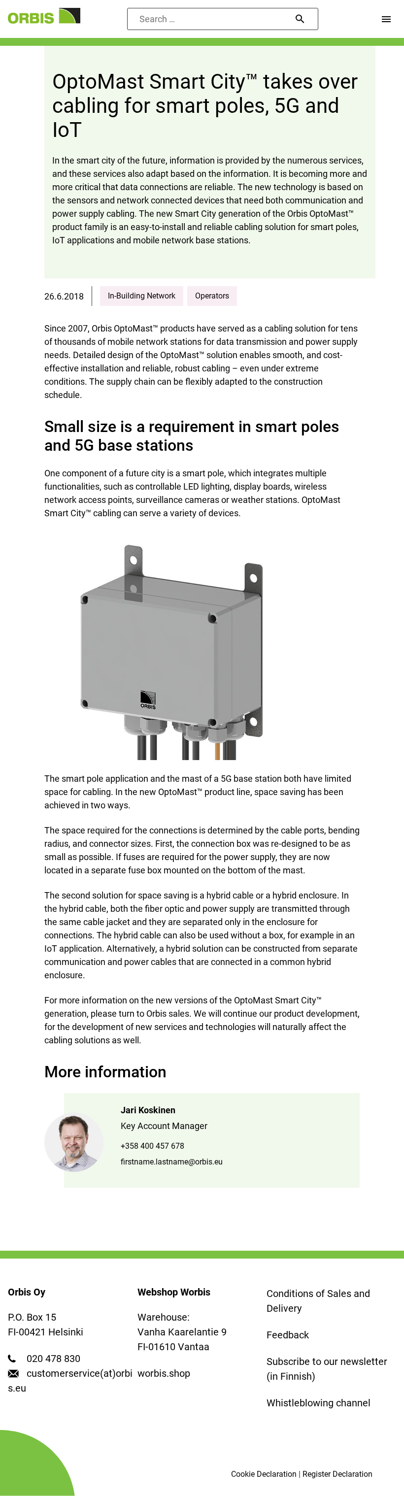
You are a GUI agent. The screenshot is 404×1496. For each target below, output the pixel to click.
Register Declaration (337, 1474)
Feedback (288, 1335)
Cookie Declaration (264, 1474)
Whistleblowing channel (318, 1403)
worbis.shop (163, 1373)
